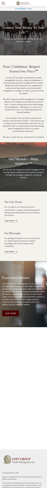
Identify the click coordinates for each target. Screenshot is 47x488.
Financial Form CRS (12, 473)
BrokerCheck (12, 479)
